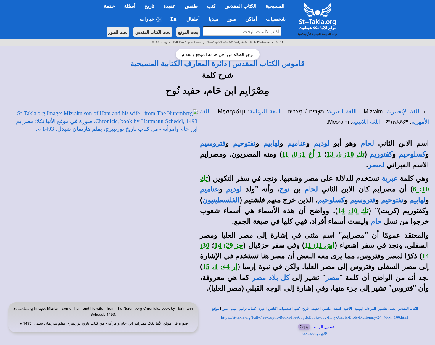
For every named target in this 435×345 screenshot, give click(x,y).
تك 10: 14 (353, 211)
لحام (367, 143)
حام (376, 221)
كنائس (272, 308)
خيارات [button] (148, 19)
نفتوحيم (244, 143)
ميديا (234, 308)
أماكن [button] (251, 19)
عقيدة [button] (169, 6)
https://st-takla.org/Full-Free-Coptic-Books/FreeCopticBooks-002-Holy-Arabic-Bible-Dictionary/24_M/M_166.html (314, 317)
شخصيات (285, 308)
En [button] (174, 19)
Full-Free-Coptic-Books (187, 42)
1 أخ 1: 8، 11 (301, 154)
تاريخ (305, 308)
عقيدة (315, 308)
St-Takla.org (159, 42)
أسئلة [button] (130, 6)
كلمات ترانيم (247, 308)
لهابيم (271, 143)
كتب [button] (211, 6)
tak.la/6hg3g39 (314, 333)
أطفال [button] (193, 19)
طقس (326, 308)
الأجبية (348, 308)
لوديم (322, 143)
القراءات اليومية (365, 308)
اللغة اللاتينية (366, 122)
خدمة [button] (109, 6)
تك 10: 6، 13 (345, 154)
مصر (332, 277)
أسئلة (337, 308)
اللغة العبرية (342, 111)
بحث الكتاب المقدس (152, 32)
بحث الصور (118, 32)
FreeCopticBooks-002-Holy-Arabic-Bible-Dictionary (238, 42)
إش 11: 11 (319, 245)
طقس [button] (191, 6)
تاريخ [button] (149, 6)
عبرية (390, 178)
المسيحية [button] (275, 6)
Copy (304, 326)
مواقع (215, 308)
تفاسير (382, 308)
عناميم (296, 143)
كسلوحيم (412, 154)
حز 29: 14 (228, 245)
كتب (297, 308)
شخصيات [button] (277, 19)
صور (225, 308)
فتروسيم (212, 143)
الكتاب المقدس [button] (241, 6)
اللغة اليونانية (264, 111)
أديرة (262, 308)
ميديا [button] (213, 19)
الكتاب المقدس (408, 308)
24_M (279, 42)
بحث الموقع (188, 32)
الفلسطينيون (221, 200)
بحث (392, 308)
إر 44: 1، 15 (220, 266)
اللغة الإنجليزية (404, 111)
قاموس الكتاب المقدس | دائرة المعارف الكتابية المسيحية (217, 63)
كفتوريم (381, 154)
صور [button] (231, 19)
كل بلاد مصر (270, 277)
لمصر (376, 165)
